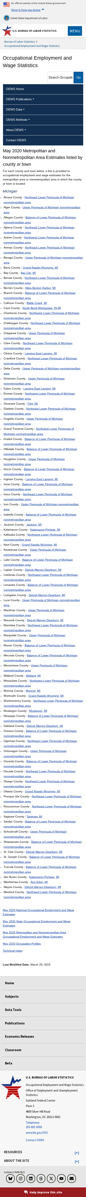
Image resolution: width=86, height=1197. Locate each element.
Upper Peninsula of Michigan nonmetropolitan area (42, 210)
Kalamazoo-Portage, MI (45, 529)
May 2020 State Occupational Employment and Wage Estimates (36, 923)
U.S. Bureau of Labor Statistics (34, 31)
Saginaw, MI (34, 816)
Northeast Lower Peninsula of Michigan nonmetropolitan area (39, 200)
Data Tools (13, 1010)
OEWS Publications (19, 99)
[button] (77, 1153)
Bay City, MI (28, 272)
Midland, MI (33, 675)
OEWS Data (14, 109)
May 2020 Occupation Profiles (22, 943)
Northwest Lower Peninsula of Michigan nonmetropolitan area (39, 240)
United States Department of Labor (29, 18)
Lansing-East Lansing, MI (41, 353)
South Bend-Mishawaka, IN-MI (41, 308)
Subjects (12, 996)
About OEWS (15, 130)
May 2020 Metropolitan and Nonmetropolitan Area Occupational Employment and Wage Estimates (34, 934)
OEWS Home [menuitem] (15, 89)
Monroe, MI (33, 690)
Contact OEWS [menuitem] (16, 140)
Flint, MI (33, 403)
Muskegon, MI (38, 710)
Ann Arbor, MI (39, 882)
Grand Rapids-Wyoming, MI (40, 267)
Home (9, 983)
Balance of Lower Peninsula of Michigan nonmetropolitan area (40, 220)
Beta (8, 1063)
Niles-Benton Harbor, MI (40, 288)
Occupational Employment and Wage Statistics (32, 46)
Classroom (13, 1050)
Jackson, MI (34, 524)
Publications (15, 1023)
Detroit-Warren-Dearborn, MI (43, 569)
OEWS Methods (16, 119)
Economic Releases (19, 1036)
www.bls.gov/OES (37, 1133)
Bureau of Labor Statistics (19, 41)
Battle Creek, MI (37, 303)
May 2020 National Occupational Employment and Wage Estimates (38, 912)
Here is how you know (25, 10)
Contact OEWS (35, 1140)
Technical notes (12, 950)
